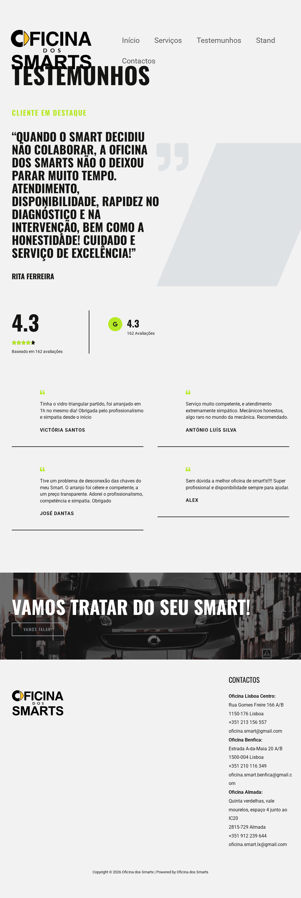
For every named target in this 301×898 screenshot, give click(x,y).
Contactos (138, 61)
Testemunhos (219, 40)
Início (131, 40)
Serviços (168, 40)
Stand (265, 40)
